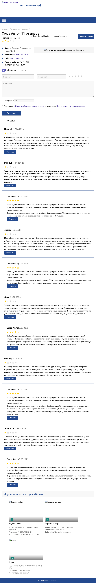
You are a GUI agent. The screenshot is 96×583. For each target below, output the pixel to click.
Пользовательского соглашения (70, 106)
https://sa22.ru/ (16, 58)
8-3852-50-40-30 (21, 55)
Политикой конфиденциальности (29, 106)
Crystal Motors (15, 524)
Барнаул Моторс (52, 524)
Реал (11, 562)
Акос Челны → (60, 36)
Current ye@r (8, 100)
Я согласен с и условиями (44, 106)
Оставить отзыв (86, 37)
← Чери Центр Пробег (40, 36)
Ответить (10, 152)
